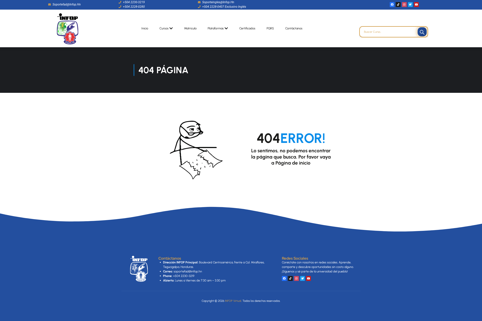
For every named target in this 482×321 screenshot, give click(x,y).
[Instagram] (404, 4)
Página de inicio (292, 163)
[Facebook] (392, 4)
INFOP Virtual (233, 301)
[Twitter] (410, 4)
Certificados (247, 28)
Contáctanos (293, 28)
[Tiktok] (398, 4)
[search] (422, 31)
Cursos (164, 28)
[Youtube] (416, 4)
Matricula (190, 28)
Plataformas (216, 28)
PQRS (270, 28)
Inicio (144, 28)
